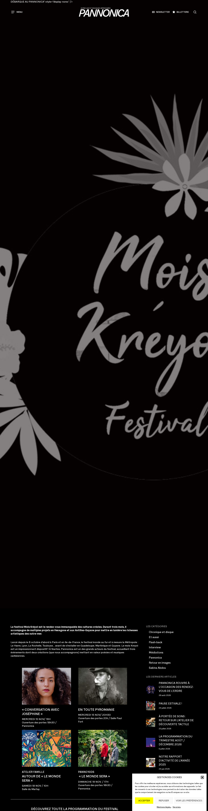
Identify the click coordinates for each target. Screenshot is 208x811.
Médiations (156, 652)
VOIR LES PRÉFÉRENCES (189, 800)
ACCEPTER (144, 800)
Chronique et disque (161, 632)
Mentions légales (164, 807)
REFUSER (164, 800)
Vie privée (177, 807)
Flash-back (155, 642)
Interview (155, 647)
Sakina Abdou (157, 668)
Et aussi (154, 637)
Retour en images (160, 662)
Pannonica (40, 346)
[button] (202, 777)
